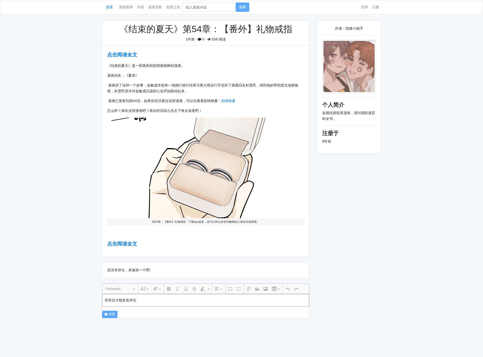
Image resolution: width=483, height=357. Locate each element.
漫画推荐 (126, 7)
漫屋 (109, 7)
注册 (375, 7)
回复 (111, 314)
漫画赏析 (155, 7)
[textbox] (205, 300)
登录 (364, 7)
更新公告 (173, 7)
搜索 (242, 7)
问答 (140, 7)
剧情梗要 (228, 101)
